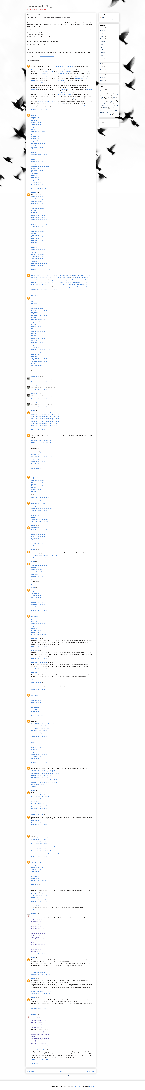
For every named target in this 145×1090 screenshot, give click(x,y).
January (102, 36)
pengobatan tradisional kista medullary (43, 439)
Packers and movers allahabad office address (45, 421)
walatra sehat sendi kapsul (39, 838)
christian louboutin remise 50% (47, 101)
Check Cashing (35, 820)
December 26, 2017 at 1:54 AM (40, 786)
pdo (114, 98)
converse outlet (50, 284)
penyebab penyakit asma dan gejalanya (43, 775)
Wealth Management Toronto (39, 1008)
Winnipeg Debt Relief (37, 1040)
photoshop (102, 101)
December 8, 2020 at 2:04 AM (40, 1046)
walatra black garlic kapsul (40, 798)
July (101, 47)
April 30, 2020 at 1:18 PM (39, 910)
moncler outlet (41, 275)
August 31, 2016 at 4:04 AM (39, 445)
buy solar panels (36, 951)
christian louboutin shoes (43, 76)
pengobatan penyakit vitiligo (40, 732)
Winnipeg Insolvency (37, 1027)
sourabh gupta (35, 376)
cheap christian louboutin (57, 105)
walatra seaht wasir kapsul (39, 843)
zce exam (106, 110)
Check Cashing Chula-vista (39, 824)
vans (82, 275)
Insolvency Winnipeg (37, 1022)
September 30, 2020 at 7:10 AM (40, 1011)
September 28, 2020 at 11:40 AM (41, 993)
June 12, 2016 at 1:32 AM (38, 429)
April (101, 33)
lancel (88, 280)
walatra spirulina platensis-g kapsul (43, 846)
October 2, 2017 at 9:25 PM (39, 736)
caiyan (33, 561)
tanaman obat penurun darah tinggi (42, 772)
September (102, 41)
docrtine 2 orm (114, 91)
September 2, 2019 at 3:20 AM (40, 901)
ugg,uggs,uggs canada (37, 280)
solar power (34, 932)
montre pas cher (75, 275)
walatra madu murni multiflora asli (42, 852)
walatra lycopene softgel (39, 841)
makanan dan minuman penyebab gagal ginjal (44, 779)
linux (101, 97)
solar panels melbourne (38, 944)
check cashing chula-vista (39, 662)
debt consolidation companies (40, 1043)
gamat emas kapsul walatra (39, 803)
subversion (103, 105)
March (101, 69)
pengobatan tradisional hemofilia (41, 442)
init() (108, 94)
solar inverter (35, 924)
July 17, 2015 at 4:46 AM (38, 188)
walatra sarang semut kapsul (40, 796)
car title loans (36, 682)
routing (114, 102)
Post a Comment (33, 1063)
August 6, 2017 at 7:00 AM (39, 658)
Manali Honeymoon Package (39, 899)
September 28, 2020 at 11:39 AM (41, 974)
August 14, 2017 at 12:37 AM (40, 689)
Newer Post (30, 1071)
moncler (33, 275)
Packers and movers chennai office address (44, 412)
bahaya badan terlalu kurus (39, 777)
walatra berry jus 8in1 (38, 794)
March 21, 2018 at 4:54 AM (39, 856)
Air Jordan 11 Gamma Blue (59, 73)
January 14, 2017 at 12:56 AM (40, 497)
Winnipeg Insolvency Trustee (40, 1034)
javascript (115, 94)
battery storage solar (38, 919)
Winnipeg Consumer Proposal (39, 1020)
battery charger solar (38, 935)
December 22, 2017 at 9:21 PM (40, 762)
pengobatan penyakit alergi (39, 733)
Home (60, 1071)
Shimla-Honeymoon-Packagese (39, 893)
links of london (41, 286)
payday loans (35, 650)
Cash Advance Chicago (37, 827)
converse (72, 280)
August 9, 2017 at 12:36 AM (39, 679)
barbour (76, 279)
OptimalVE (34, 913)
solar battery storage (38, 940)
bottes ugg (69, 279)
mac (108, 97)
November (102, 30)
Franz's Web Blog (39, 6)
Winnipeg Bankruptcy (37, 1025)
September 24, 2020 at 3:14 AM (40, 953)
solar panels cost (36, 949)
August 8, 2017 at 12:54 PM (39, 668)
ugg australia (43, 73)
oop (109, 98)
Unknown (33, 63)
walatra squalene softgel (39, 848)
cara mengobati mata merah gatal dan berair (45, 773)
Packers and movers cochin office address (44, 427)
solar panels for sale (38, 946)
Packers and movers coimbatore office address (45, 414)
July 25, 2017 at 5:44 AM (38, 634)
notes (101, 99)
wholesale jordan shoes (51, 91)
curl (113, 90)
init (103, 94)
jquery (114, 95)
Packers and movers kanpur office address (44, 423)
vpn (107, 108)
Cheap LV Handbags (51, 68)
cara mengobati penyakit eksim (40, 728)
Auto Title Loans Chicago (39, 822)
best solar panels (36, 930)
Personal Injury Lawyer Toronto (41, 991)
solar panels (35, 923)
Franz (103, 17)
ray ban (87, 275)
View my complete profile (107, 20)
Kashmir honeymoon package (39, 895)
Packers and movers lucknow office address (44, 425)
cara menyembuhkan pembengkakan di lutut (44, 555)
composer (102, 90)
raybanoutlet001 (36, 500)
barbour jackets (62, 284)
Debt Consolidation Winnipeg (40, 1038)
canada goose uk (50, 287)
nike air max (40, 284)
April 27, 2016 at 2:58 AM (39, 381)
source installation (105, 104)
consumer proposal (37, 1017)
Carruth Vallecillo (37, 814)
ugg (63, 76)
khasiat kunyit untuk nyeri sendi (41, 784)
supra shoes (66, 277)
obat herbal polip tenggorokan (40, 725)
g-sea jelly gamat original (39, 799)
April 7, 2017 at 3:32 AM (38, 558)
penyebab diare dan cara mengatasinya (43, 770)
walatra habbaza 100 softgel (40, 845)
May (101, 63)
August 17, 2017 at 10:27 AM (40, 715)
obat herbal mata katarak (39, 808)
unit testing (113, 107)
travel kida (34, 884)
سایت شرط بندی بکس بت (38, 1049)
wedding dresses (42, 289)
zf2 (111, 114)
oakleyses (34, 273)
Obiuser (33, 433)
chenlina (33, 192)
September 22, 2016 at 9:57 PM (40, 471)
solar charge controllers (39, 939)
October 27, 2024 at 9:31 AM (40, 1059)
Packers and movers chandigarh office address (45, 420)
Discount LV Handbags (64, 94)
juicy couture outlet (82, 287)
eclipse (104, 93)
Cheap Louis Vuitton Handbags (78, 84)
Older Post (91, 1071)
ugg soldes (44, 82)
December (102, 77)
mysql (114, 97)
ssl (115, 103)
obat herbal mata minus (38, 807)
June (101, 61)
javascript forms (106, 95)
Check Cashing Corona (37, 826)
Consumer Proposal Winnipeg (39, 1018)
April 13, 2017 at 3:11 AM (39, 584)
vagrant (101, 108)
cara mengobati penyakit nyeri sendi (42, 723)
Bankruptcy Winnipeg (37, 1024)
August (101, 44)
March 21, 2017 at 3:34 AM (39, 546)
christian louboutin (66, 71)
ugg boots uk (61, 287)
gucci (55, 286)
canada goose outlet (64, 286)
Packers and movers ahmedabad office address (45, 418)
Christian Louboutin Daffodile (54, 92)
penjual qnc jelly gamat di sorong (42, 726)
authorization (111, 89)
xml (117, 108)
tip (117, 105)
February (102, 27)
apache (101, 89)
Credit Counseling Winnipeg (39, 1041)
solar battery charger (38, 947)
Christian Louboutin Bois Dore (63, 66)
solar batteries (36, 926)
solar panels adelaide (38, 928)
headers (116, 93)
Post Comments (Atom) (65, 1076)
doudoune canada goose (73, 282)
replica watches (36, 277)
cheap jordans (35, 69)
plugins (108, 102)
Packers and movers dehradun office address (45, 416)
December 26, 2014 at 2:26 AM (40, 109)
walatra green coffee (37, 801)
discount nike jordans (58, 80)
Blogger (91, 1086)
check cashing (35, 638)
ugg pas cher (76, 98)
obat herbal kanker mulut (39, 730)
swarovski (45, 279)
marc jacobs (51, 275)
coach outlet (40, 287)
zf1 (106, 114)
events (110, 93)
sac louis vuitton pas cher (80, 277)
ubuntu (105, 107)
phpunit (101, 102)
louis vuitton (57, 277)
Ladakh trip (34, 897)
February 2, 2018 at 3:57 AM (40, 811)
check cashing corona (37, 672)
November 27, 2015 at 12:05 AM (40, 269)
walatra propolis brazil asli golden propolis (45, 853)
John (32, 693)
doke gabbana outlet (62, 280)
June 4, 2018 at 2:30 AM (38, 880)
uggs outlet (64, 89)
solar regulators (36, 937)
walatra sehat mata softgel (39, 805)
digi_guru (78, 1086)
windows (112, 108)
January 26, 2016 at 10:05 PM (40, 373)
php (110, 101)
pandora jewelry (36, 279)
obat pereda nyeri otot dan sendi (41, 440)
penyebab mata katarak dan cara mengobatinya (45, 782)
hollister (65, 275)
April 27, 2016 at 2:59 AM (39, 398)
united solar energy (37, 921)
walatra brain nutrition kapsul (41, 850)
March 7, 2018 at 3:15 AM (38, 830)
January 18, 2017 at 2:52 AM (40, 521)
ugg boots (34, 89)
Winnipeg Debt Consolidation (40, 1033)
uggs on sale (49, 71)
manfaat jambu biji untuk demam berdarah (44, 780)
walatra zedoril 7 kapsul (39, 839)
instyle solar (35, 942)
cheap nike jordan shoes (56, 103)
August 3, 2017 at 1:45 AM (39, 646)
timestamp (111, 105)
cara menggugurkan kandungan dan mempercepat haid (47, 905)
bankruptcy (34, 1036)
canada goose (84, 279)
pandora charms (47, 277)
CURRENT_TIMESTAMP (104, 91)
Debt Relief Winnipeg (37, 1031)
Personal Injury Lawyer (38, 972)
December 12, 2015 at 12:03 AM (40, 292)
